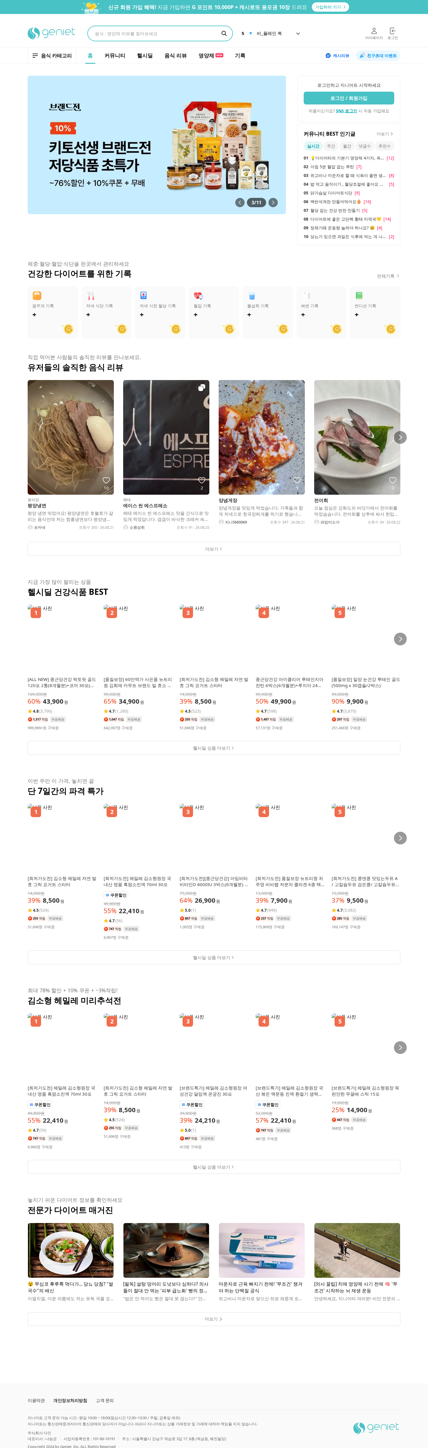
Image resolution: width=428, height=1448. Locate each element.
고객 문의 (105, 1400)
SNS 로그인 (346, 110)
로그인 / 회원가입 (348, 98)
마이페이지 (374, 37)
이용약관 (36, 1400)
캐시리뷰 (341, 55)
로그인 (393, 37)
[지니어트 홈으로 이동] (52, 33)
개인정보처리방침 (70, 1400)
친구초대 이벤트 (382, 55)
